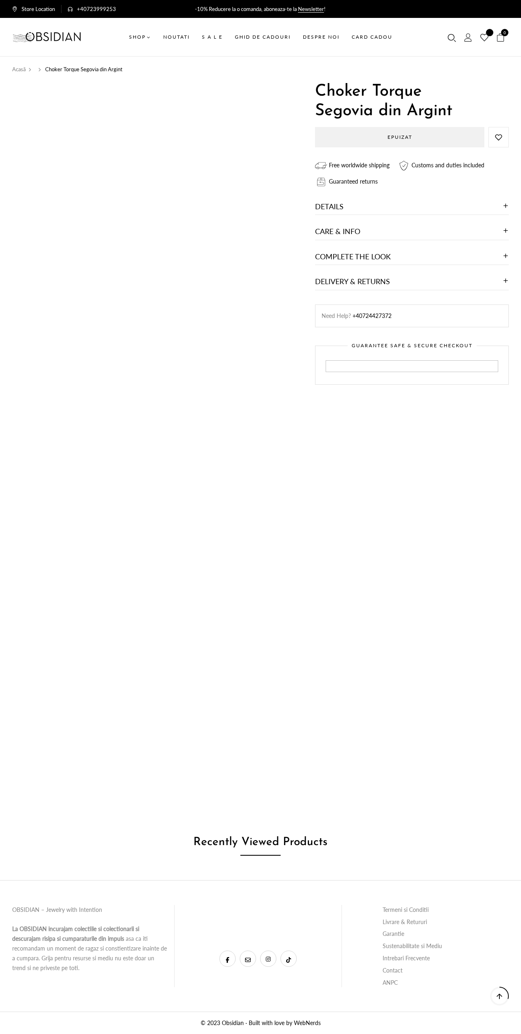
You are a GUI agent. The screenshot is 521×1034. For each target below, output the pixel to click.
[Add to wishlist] (498, 137)
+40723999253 (96, 9)
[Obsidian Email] (248, 959)
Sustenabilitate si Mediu (412, 945)
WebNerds (307, 1022)
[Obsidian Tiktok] (288, 959)
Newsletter (311, 9)
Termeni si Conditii (406, 909)
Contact (393, 970)
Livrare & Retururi (405, 921)
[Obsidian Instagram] (268, 959)
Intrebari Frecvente (406, 958)
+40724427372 (372, 315)
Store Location (38, 9)
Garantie (393, 933)
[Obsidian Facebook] (227, 959)
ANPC (390, 982)
